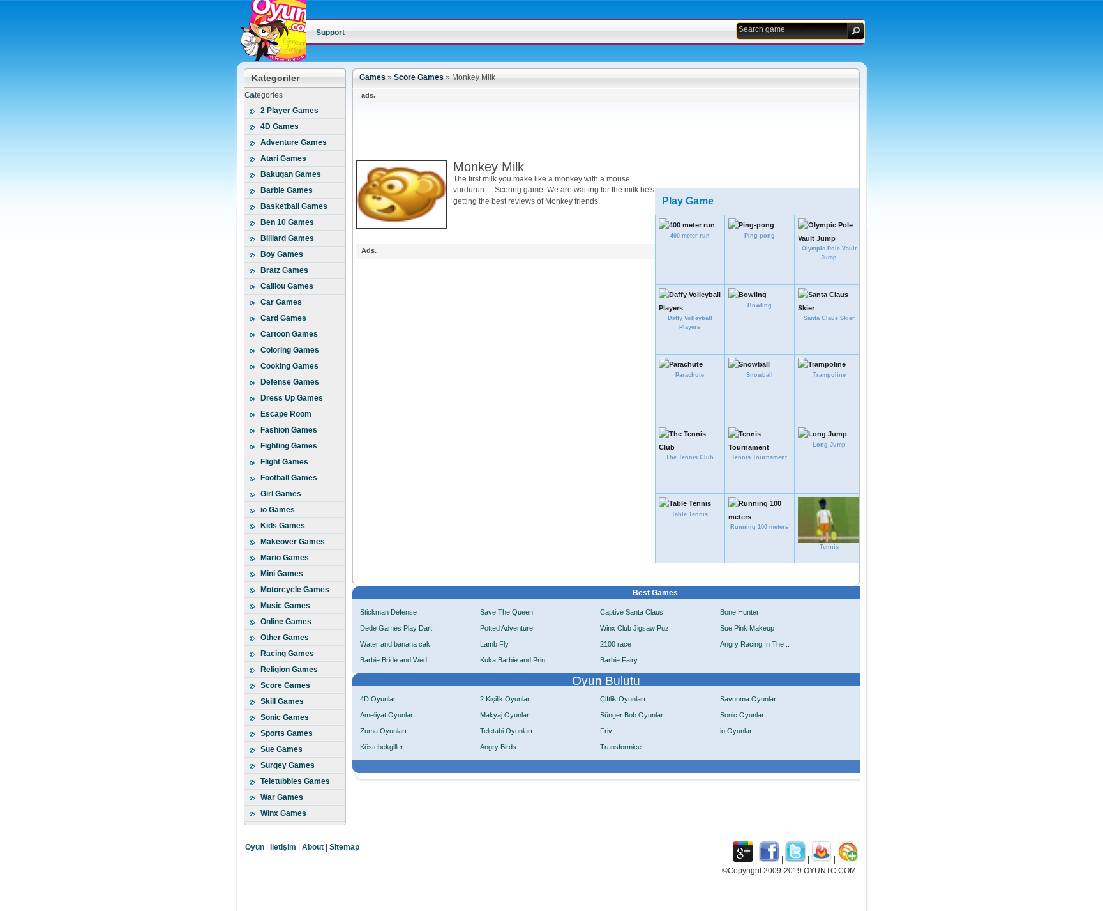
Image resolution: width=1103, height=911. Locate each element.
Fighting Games (288, 445)
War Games (281, 797)
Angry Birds (498, 747)
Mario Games (284, 557)
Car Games (281, 302)
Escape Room (285, 414)
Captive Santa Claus (631, 612)
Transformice (621, 747)
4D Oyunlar (378, 699)
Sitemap (344, 847)
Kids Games (282, 525)
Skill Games (282, 701)
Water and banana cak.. (397, 644)
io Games (277, 509)
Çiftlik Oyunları (622, 699)
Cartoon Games (289, 334)
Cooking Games (289, 366)
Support (330, 32)
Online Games (285, 621)
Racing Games (287, 653)
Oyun (254, 847)
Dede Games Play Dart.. (398, 628)
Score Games (285, 685)
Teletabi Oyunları (506, 731)
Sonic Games (284, 717)
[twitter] (795, 859)
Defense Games (289, 382)
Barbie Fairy (619, 660)
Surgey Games (287, 765)
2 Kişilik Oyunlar (505, 699)
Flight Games (284, 461)
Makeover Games (292, 541)
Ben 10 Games (287, 222)
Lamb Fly (494, 644)
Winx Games (283, 813)
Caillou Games (286, 286)
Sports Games (286, 733)
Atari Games (283, 158)
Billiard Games (287, 238)
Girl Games (280, 493)
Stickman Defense (388, 612)
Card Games (283, 318)
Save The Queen (506, 612)
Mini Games (281, 573)
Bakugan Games (290, 174)
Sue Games (281, 749)
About (313, 847)
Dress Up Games (291, 398)
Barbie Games (286, 190)
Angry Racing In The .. (755, 644)
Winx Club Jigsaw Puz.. (636, 628)
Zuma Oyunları (383, 731)
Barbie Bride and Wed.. (395, 660)
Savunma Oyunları (749, 699)
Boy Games (281, 254)
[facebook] (769, 859)
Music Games (285, 605)
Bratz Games (284, 270)
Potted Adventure (506, 628)
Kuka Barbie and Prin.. (514, 660)
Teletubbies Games (295, 781)
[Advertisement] (588, 131)
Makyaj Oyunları (505, 715)
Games (372, 77)
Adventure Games (293, 142)
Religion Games (289, 669)
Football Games (288, 477)
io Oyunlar (736, 731)
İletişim (283, 847)
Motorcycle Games (294, 589)
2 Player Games (289, 110)
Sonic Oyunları (743, 715)
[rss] (847, 859)
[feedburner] (821, 859)
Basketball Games (293, 206)
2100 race (615, 644)
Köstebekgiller (381, 747)
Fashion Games (288, 429)
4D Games (279, 126)
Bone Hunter (739, 612)
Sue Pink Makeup (747, 628)
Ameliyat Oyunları (387, 715)
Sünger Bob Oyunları (632, 715)
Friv (606, 731)
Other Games (284, 637)
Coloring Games (289, 350)
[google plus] (743, 859)
